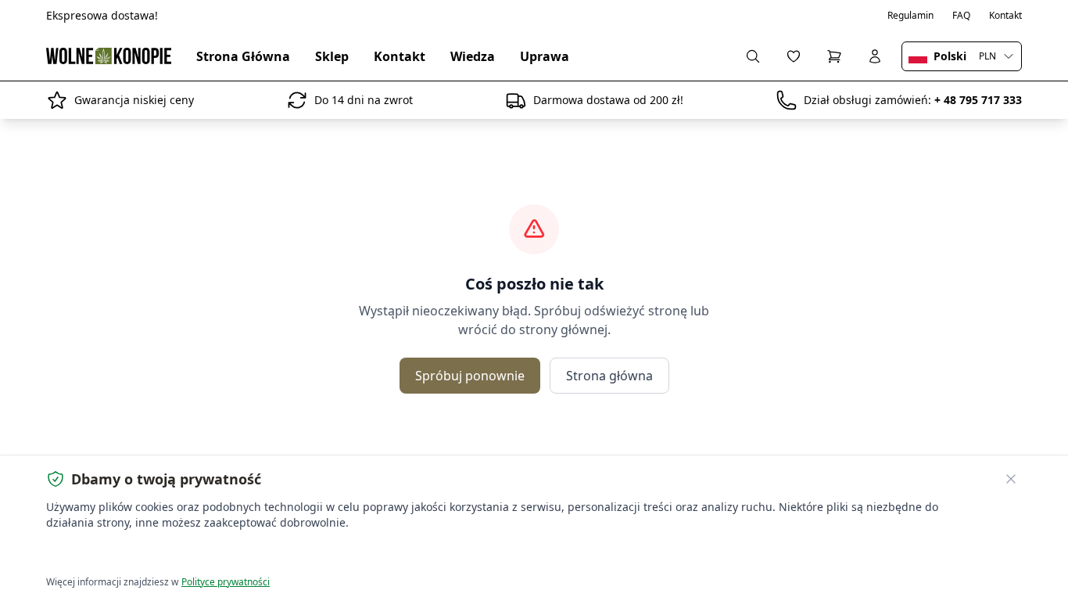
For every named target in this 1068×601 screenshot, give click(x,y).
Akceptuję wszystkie (103, 554)
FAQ (961, 15)
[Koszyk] (834, 56)
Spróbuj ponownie (470, 375)
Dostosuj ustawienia (224, 554)
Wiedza (472, 56)
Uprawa (544, 56)
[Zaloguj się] (875, 56)
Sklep (332, 56)
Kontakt (1005, 15)
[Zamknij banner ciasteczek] (1011, 479)
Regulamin (910, 15)
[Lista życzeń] (793, 56)
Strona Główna (243, 56)
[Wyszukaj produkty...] (753, 56)
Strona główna (609, 375)
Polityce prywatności (225, 581)
